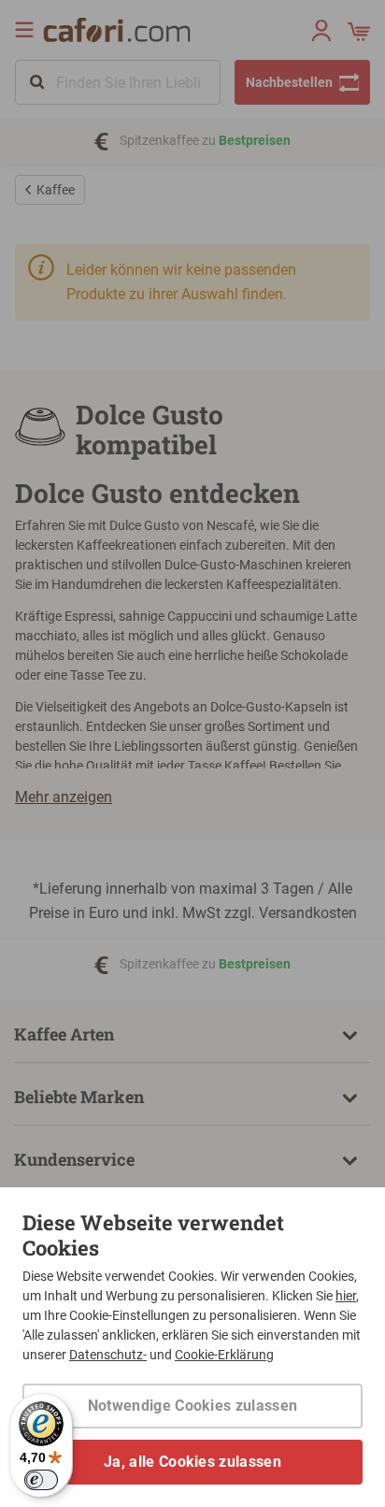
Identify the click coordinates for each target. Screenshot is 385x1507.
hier (345, 1295)
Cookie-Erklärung (224, 1354)
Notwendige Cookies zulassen (193, 1405)
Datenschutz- (108, 1354)
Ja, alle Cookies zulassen (192, 1462)
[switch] (41, 1480)
